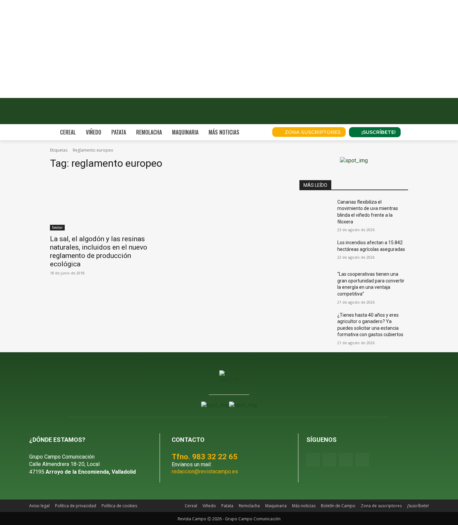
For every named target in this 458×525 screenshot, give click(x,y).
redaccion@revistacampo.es (205, 471)
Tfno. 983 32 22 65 (204, 456)
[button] (258, 132)
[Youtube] (345, 459)
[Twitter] (362, 459)
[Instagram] (329, 459)
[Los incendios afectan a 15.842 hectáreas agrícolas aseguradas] (315, 251)
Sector (57, 227)
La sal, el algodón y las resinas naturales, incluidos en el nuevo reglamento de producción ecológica (98, 251)
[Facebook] (313, 459)
